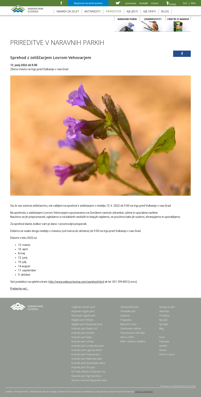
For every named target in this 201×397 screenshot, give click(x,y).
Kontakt (163, 345)
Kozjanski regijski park (82, 311)
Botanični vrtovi (128, 324)
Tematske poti (127, 311)
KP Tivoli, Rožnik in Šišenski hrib (88, 371)
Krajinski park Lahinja (82, 341)
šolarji (172, 4)
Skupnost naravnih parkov (88, 3)
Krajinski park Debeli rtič (84, 328)
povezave (130, 3)
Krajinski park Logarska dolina (86, 350)
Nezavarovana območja (132, 332)
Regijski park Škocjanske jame (87, 324)
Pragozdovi (126, 320)
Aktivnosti (164, 311)
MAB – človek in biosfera (132, 341)
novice (154, 3)
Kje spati (163, 324)
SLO (185, 3)
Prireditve (164, 315)
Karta (162, 337)
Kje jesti (163, 320)
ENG (193, 3)
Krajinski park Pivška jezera (85, 354)
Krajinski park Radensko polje (86, 358)
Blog (161, 328)
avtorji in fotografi (144, 391)
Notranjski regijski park (83, 315)
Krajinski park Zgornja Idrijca (86, 376)
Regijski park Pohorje (82, 320)
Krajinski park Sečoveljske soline (88, 363)
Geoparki (125, 315)
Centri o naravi (167, 354)
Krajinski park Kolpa (81, 337)
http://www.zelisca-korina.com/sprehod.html (76, 281)
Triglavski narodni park (83, 307)
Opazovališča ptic (129, 307)
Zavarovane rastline (130, 328)
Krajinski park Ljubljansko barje (87, 345)
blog (165, 11)
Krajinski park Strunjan (83, 367)
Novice (162, 350)
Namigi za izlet (167, 307)
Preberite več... (19, 288)
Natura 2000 (127, 337)
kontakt (144, 3)
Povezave (164, 341)
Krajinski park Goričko (82, 332)
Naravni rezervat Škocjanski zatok (89, 380)
